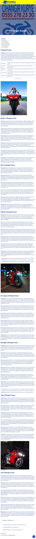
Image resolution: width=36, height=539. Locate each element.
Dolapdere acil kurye (4, 336)
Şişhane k (2, 511)
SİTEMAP (21, 538)
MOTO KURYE (29, 538)
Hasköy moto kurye (4, 320)
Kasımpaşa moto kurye (12, 324)
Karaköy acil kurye (8, 430)
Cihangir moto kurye (4, 135)
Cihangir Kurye (4, 39)
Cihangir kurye (3, 121)
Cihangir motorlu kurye (5, 175)
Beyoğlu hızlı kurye (9, 301)
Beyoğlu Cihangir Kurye (5, 45)
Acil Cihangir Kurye (5, 47)
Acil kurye (3, 389)
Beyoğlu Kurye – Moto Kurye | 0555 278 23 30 (15, 529)
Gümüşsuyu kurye (4, 405)
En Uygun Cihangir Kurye (6, 44)
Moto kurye (3, 258)
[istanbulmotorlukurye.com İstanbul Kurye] (8, 2)
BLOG (25, 538)
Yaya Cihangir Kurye (5, 46)
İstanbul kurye (6, 232)
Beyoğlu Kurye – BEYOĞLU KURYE (12, 527)
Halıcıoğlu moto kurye (23, 383)
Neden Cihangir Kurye (5, 40)
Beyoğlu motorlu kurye (8, 218)
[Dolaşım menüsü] (34, 2)
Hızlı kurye (3, 260)
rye (5, 511)
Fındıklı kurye (3, 367)
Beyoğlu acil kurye (8, 254)
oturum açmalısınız (12, 535)
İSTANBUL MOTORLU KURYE (14, 538)
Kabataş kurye (3, 142)
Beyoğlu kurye (3, 197)
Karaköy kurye (3, 475)
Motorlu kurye (13, 240)
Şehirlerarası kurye (5, 261)
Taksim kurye (3, 497)
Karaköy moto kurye (4, 427)
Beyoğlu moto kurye (4, 229)
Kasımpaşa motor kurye (8, 437)
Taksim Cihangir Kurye (5, 43)
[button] (33, 536)
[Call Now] (2, 271)
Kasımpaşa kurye (4, 412)
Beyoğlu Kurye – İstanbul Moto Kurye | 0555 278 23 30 (16, 524)
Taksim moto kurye (4, 504)
